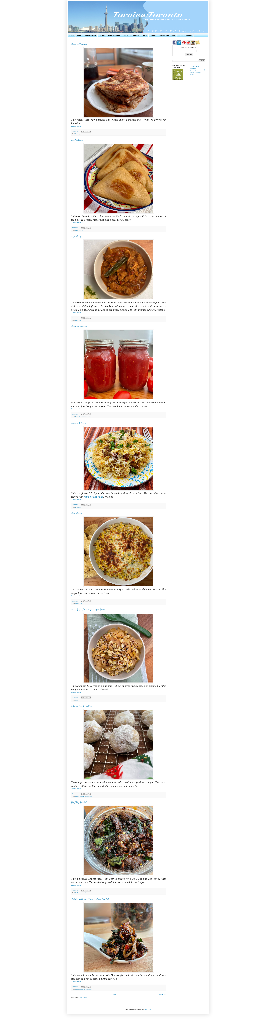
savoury (202, 69)
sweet (86, 796)
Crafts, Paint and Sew (131, 35)
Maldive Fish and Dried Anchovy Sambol (90, 898)
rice (80, 507)
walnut (90, 796)
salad (76, 700)
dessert (81, 230)
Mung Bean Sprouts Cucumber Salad (88, 609)
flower (203, 72)
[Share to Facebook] (88, 131)
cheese (77, 603)
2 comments (75, 227)
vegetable (195, 66)
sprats (90, 989)
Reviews (153, 35)
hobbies (192, 74)
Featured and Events (167, 35)
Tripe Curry (76, 236)
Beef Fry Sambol (78, 802)
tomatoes (87, 416)
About (71, 35)
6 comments (75, 504)
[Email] (197, 44)
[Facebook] (174, 44)
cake (76, 230)
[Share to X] (86, 131)
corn (81, 603)
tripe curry (78, 320)
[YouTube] (188, 44)
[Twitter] (179, 44)
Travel (144, 35)
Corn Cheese (76, 513)
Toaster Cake (77, 139)
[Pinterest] (183, 44)
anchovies (78, 989)
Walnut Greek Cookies (81, 705)
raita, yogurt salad (93, 496)
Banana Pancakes (79, 43)
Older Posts (162, 994)
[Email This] (82, 131)
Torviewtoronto (148, 1009)
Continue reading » (76, 126)
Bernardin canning (80, 416)
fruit (191, 71)
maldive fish (84, 989)
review (193, 69)
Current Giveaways (185, 35)
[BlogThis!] (84, 131)
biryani (77, 507)
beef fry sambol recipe (81, 893)
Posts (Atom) (83, 997)
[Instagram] (193, 44)
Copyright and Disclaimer (86, 35)
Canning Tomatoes (79, 326)
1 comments (75, 131)
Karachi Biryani (78, 422)
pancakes (82, 134)
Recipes (102, 35)
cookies (77, 796)
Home (114, 994)
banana (77, 134)
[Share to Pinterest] (90, 131)
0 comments (75, 794)
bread (203, 71)
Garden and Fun (114, 35)
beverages (198, 73)
